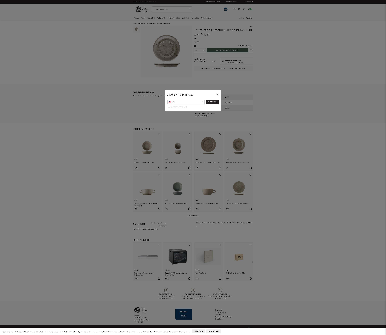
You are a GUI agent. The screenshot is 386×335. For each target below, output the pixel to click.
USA (173, 102)
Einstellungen (198, 331)
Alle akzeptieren (213, 331)
